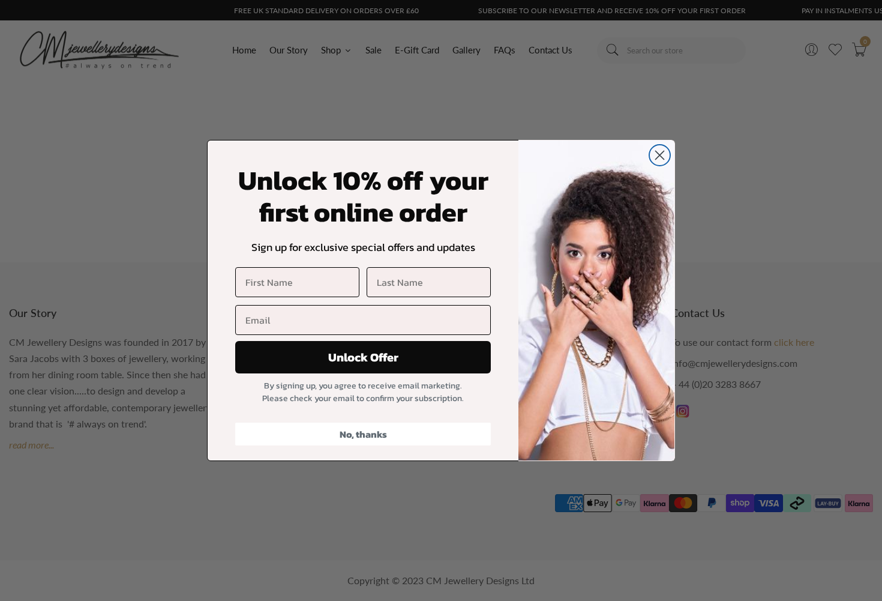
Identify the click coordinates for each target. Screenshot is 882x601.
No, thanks (363, 434)
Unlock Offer (363, 357)
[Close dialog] (659, 155)
